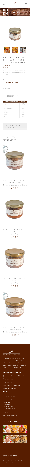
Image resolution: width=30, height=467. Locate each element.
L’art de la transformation (9, 409)
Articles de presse (7, 413)
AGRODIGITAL (18, 463)
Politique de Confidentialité (12, 453)
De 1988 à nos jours (8, 404)
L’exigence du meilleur (8, 407)
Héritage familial (7, 402)
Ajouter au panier (12, 83)
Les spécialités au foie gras (19, 185)
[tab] (15, 96)
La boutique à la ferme (9, 411)
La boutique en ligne (8, 400)
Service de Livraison (13, 455)
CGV (4, 453)
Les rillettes (18, 89)
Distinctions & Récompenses (10, 415)
